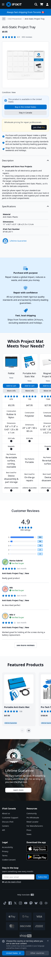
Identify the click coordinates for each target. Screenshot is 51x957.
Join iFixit (39, 127)
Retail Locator (32, 822)
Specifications (9, 206)
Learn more (18, 790)
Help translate (23, 894)
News (29, 834)
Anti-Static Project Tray (34, 19)
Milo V (12, 614)
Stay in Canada (25, 112)
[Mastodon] (31, 903)
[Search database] (36, 4)
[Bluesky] (36, 903)
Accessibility (7, 847)
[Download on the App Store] (37, 848)
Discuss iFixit (7, 822)
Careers (5, 826)
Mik (11, 587)
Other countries (37, 953)
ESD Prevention (15, 19)
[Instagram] (20, 903)
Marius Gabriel (15, 560)
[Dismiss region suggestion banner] (48, 941)
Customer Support (10, 817)
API (3, 830)
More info (11, 390)
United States (12, 953)
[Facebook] (10, 903)
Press (29, 830)
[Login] (47, 4)
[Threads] (41, 903)
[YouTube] (25, 903)
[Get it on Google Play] (37, 857)
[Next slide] (28, 730)
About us (6, 813)
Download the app (36, 842)
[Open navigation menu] (3, 4)
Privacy (5, 851)
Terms (4, 855)
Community (32, 813)
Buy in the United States (25, 107)
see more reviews (26, 645)
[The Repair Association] (46, 903)
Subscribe (42, 877)
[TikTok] (4, 903)
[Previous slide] (22, 730)
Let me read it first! (12, 882)
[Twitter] (15, 903)
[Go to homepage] (15, 4)
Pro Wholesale (33, 817)
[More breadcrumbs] (3, 18)
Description (8, 160)
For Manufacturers (35, 826)
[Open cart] (41, 4)
